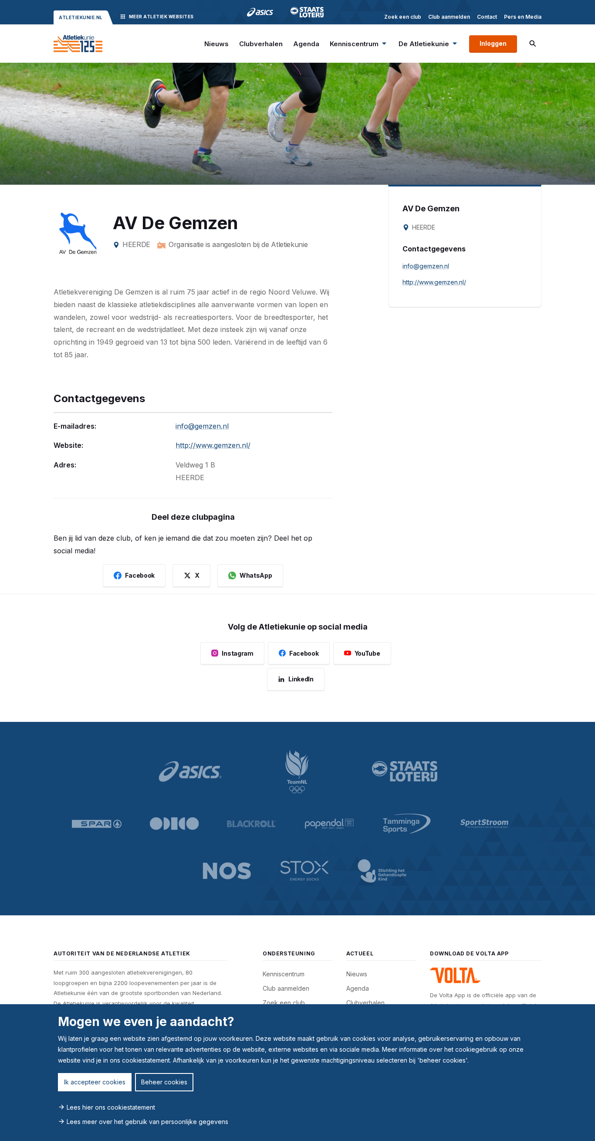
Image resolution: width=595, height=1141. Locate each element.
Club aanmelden (449, 17)
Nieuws (216, 44)
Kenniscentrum (354, 44)
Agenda (306, 44)
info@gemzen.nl (202, 426)
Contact (487, 17)
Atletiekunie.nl (81, 17)
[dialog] (297, 1072)
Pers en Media (522, 17)
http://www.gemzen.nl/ (213, 445)
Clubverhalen (261, 44)
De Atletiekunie (424, 44)
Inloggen (493, 43)
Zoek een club (402, 17)
